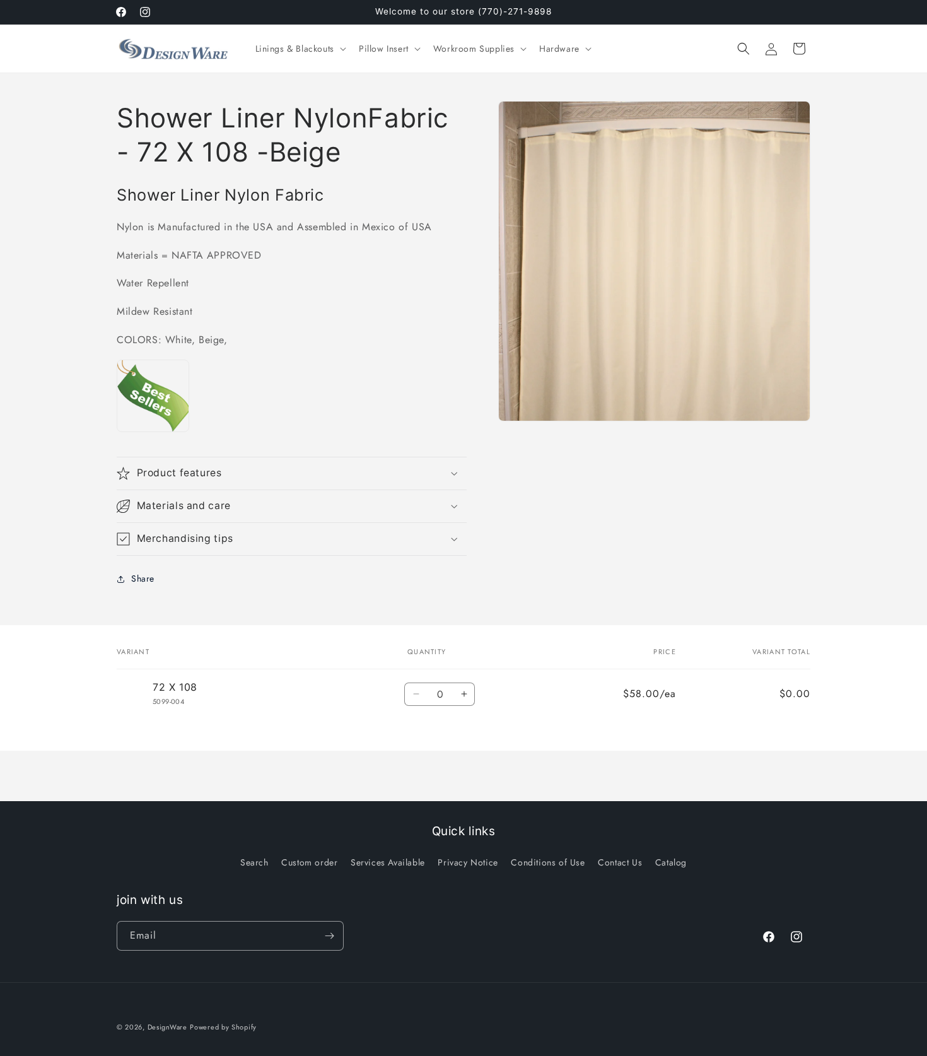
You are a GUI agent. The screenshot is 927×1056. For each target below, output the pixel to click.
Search (254, 862)
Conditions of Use (548, 862)
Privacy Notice (468, 862)
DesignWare (167, 1027)
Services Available (388, 862)
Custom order (309, 862)
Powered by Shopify (223, 1027)
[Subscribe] (329, 936)
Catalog (671, 862)
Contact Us (620, 862)
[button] (299, 48)
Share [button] (142, 578)
